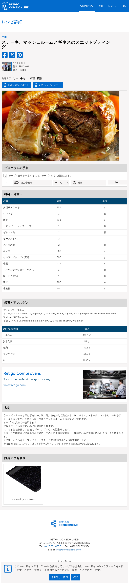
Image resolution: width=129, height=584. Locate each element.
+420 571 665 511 (54, 546)
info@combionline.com (68, 549)
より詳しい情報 (59, 577)
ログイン (113, 5)
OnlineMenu (86, 5)
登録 (100, 5)
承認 (75, 577)
